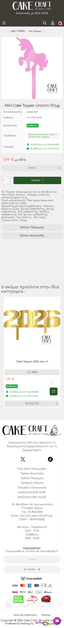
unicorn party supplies (17, 242)
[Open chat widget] (57, 621)
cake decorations (13, 246)
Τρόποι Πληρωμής (32, 227)
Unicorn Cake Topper (16, 255)
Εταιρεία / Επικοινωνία (32, 487)
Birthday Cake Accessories (19, 267)
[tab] (32, 227)
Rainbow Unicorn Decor (18, 279)
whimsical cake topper (43, 246)
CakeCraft (32, 112)
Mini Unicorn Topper (16, 263)
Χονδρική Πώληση (32, 483)
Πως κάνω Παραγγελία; (32, 468)
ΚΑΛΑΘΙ (36, 180)
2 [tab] (27, 414)
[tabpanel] (32, 354)
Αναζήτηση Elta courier (32, 497)
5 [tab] (36, 414)
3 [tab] (30, 414)
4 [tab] (33, 414)
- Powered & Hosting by (34, 622)
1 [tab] (24, 414)
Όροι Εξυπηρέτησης (25, 615)
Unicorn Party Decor (16, 259)
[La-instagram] (32, 459)
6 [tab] (39, 414)
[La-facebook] (13, 459)
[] (53, 391)
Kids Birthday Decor (15, 275)
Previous (3, 356)
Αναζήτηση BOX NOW (32, 492)
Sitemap (46, 615)
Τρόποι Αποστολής (32, 235)
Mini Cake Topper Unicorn (19, 251)
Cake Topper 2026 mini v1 (32, 361)
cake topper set (46, 242)
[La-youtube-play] (41, 459)
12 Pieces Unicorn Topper (18, 271)
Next (61, 356)
